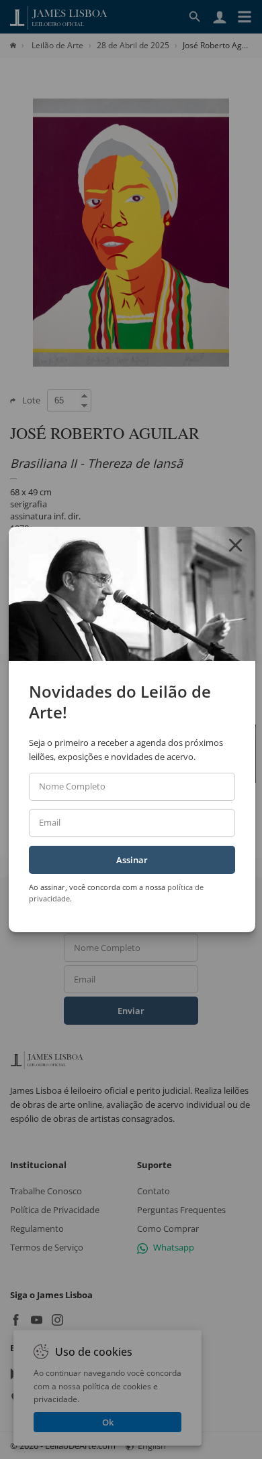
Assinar (132, 860)
